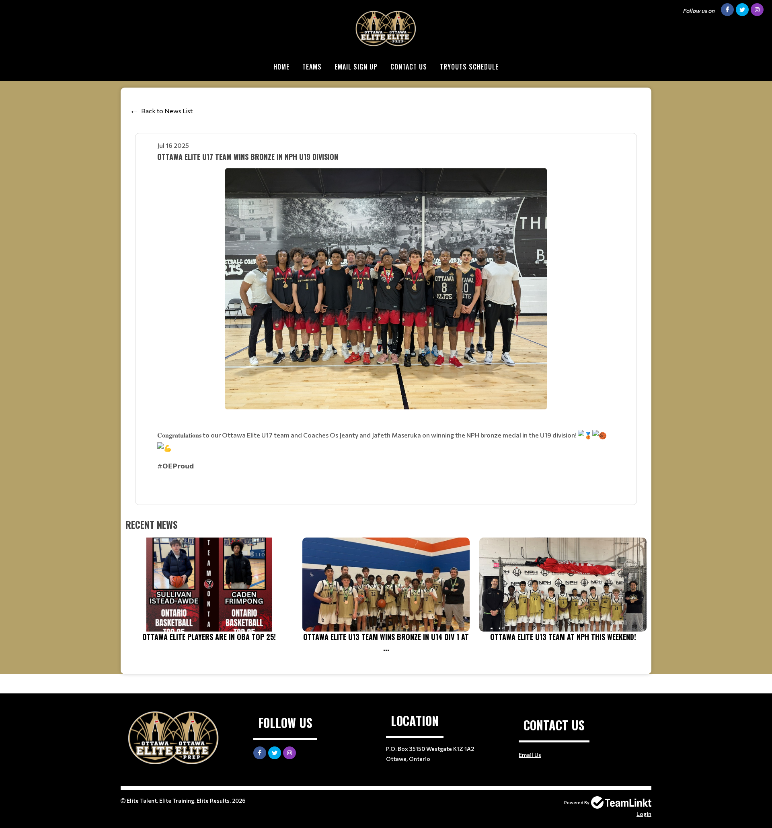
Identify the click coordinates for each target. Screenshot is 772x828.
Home (281, 67)
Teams (312, 67)
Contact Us (408, 67)
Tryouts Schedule (469, 67)
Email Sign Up (356, 67)
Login (643, 813)
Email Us (530, 754)
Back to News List (167, 110)
